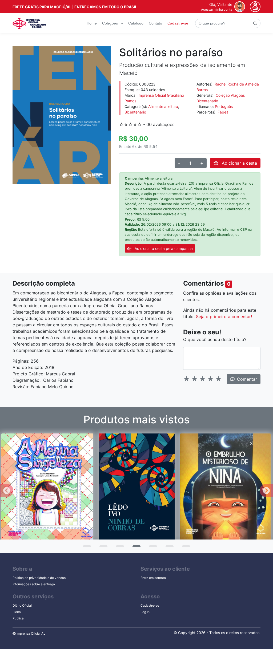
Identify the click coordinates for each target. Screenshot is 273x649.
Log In (145, 612)
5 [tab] (151, 548)
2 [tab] (102, 548)
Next (266, 490)
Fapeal (223, 112)
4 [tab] (135, 548)
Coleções (110, 23)
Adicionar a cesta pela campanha (163, 248)
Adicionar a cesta (238, 163)
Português (224, 106)
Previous (6, 490)
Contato (155, 23)
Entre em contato (153, 578)
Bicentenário (135, 112)
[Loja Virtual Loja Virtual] (29, 23)
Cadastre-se (177, 23)
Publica (18, 618)
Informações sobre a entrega (34, 584)
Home (92, 23)
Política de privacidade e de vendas (39, 578)
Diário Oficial (22, 605)
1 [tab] (85, 548)
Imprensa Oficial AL (30, 633)
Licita (17, 612)
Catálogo (135, 23)
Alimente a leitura (163, 106)
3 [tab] (118, 548)
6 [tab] (168, 548)
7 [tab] (184, 548)
